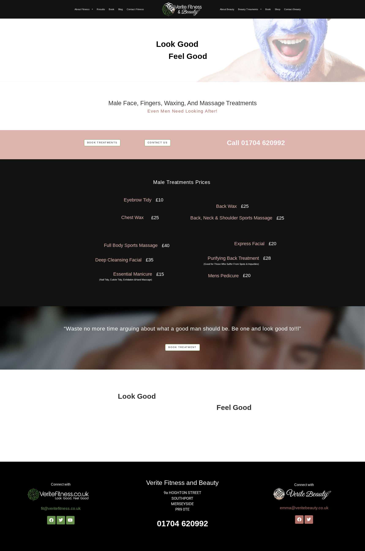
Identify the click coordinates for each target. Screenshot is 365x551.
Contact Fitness (135, 9)
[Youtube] (70, 520)
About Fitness (82, 9)
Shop (277, 9)
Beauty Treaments (248, 9)
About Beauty (227, 9)
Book (111, 9)
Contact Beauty (292, 9)
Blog (120, 9)
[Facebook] (51, 520)
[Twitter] (61, 520)
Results (101, 9)
